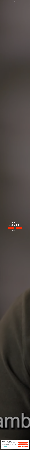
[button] (29, 1)
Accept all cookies (23, 442)
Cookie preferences (23, 446)
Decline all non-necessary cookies (23, 444)
